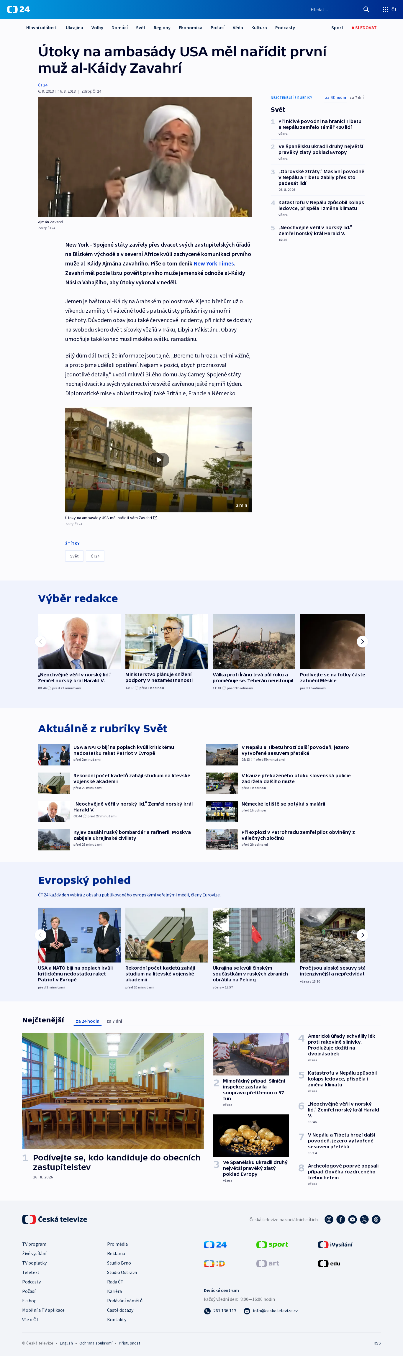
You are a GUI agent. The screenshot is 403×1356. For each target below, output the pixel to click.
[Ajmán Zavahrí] (145, 157)
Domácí (120, 27)
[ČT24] (18, 9)
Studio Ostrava (122, 1272)
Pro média (117, 1244)
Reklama (116, 1253)
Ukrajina (74, 27)
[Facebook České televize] (340, 1219)
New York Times (214, 263)
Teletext (31, 1272)
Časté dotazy (120, 1310)
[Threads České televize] (376, 1219)
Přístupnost (129, 1343)
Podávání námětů (124, 1300)
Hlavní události (42, 27)
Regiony (162, 27)
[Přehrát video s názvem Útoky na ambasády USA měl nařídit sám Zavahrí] (158, 460)
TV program (34, 1244)
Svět (140, 27)
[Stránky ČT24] (215, 1244)
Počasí (218, 27)
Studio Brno (119, 1263)
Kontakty (116, 1319)
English (66, 1343)
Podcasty (285, 27)
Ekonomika (190, 27)
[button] (158, 459)
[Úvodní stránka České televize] (55, 1219)
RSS (377, 1343)
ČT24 (42, 85)
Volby (97, 27)
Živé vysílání (34, 1253)
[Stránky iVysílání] (335, 1244)
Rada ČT (115, 1282)
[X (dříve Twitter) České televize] (364, 1219)
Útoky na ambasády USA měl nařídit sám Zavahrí (108, 517)
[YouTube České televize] (352, 1219)
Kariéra (114, 1291)
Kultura (259, 27)
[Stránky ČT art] (267, 1263)
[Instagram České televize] (329, 1219)
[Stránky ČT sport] (272, 1244)
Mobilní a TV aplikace (43, 1310)
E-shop (29, 1300)
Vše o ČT (30, 1319)
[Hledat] (366, 9)
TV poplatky (34, 1263)
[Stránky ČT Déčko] (214, 1263)
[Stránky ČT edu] (329, 1263)
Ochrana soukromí (95, 1343)
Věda (238, 27)
